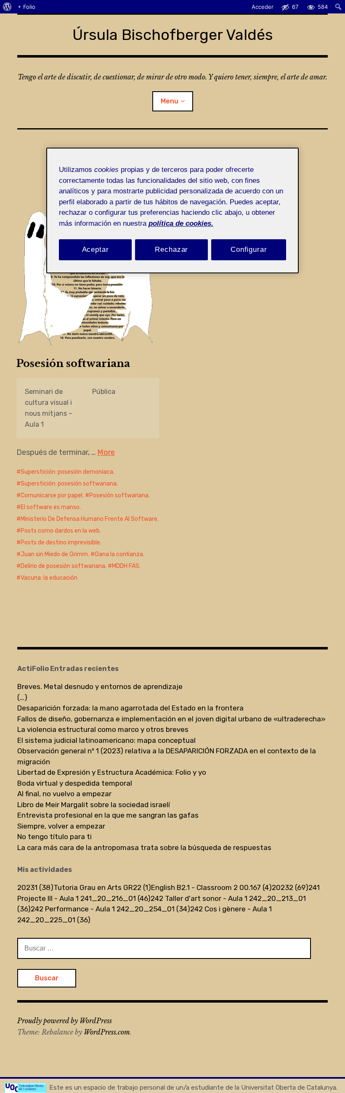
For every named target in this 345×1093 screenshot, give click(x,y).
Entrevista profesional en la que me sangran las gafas (108, 815)
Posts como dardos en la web (60, 530)
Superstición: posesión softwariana (69, 483)
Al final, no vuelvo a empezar (64, 793)
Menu (169, 101)
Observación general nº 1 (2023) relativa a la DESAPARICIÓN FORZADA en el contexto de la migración (166, 756)
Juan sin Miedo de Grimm (54, 554)
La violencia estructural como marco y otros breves (102, 729)
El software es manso (50, 507)
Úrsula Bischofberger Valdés (172, 35)
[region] (172, 210)
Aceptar (95, 249)
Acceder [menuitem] (262, 6)
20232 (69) (290, 887)
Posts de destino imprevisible (60, 542)
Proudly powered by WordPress (64, 1020)
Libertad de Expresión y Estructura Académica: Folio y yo (111, 772)
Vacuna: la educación (49, 577)
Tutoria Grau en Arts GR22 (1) (102, 887)
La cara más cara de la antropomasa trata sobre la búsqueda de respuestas (144, 847)
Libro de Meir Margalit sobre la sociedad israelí (93, 804)
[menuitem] (7, 6)
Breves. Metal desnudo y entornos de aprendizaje (100, 686)
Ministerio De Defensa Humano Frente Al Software (89, 519)
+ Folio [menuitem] (26, 6)
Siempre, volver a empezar (61, 826)
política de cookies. (181, 223)
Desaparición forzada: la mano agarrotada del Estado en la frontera (130, 708)
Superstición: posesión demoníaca (67, 471)
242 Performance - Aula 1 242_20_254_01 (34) (110, 909)
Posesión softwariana (73, 363)
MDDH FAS (125, 566)
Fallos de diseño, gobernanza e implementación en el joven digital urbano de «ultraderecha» (171, 719)
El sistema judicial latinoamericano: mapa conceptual (106, 740)
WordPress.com (107, 1032)
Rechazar (171, 249)
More (106, 452)
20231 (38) (35, 887)
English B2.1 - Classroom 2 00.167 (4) (211, 887)
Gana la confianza (119, 554)
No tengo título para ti (54, 836)
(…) (22, 697)
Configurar (249, 249)
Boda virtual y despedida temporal (74, 783)
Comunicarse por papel (51, 495)
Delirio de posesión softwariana (63, 566)
